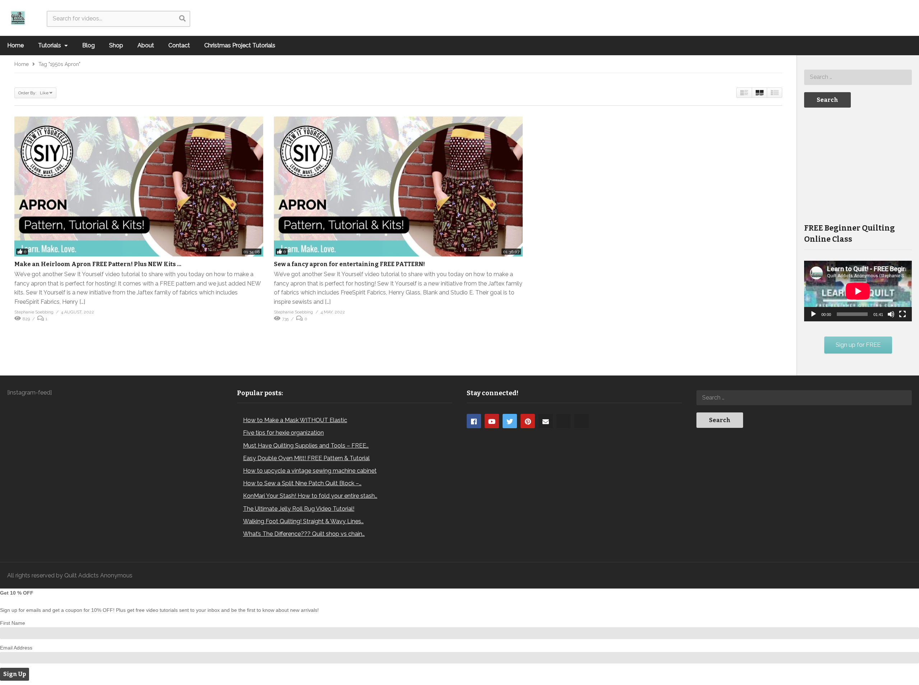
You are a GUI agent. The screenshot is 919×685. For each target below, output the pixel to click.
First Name (12, 623)
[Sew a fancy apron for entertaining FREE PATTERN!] (398, 186)
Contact (179, 45)
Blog (88, 45)
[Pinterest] (528, 421)
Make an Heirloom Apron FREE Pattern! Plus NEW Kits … (97, 264)
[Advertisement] (858, 164)
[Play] (813, 314)
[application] (858, 291)
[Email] (545, 421)
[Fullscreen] (902, 314)
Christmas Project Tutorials (239, 45)
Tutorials (50, 45)
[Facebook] (474, 421)
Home (15, 45)
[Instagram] (563, 421)
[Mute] (891, 314)
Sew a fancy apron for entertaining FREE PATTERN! (349, 264)
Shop (116, 45)
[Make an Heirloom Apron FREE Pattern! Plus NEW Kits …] (138, 186)
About (145, 45)
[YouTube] (492, 421)
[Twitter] (510, 421)
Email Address (16, 648)
